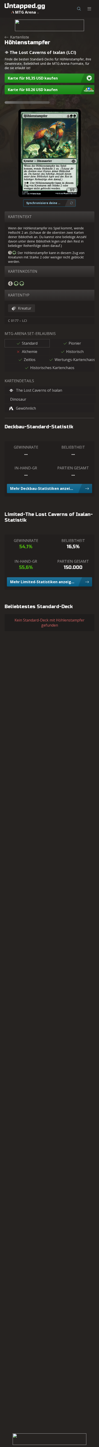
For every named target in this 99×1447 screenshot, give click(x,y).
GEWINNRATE (26, 447)
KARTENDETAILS (19, 380)
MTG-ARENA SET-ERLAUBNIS (30, 333)
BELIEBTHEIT (73, 447)
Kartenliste (19, 37)
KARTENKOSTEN (22, 271)
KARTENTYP (18, 295)
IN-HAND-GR (26, 467)
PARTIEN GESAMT (73, 467)
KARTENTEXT (20, 216)
